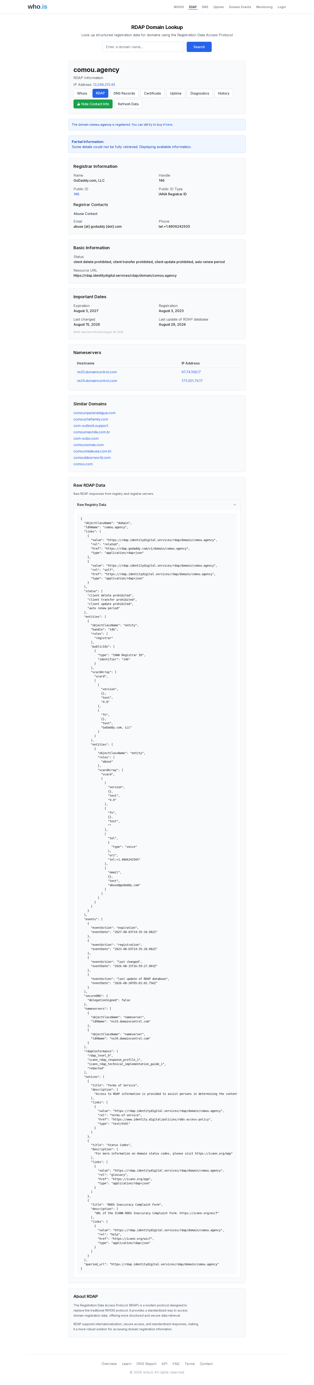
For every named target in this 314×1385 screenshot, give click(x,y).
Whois (82, 93)
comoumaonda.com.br (91, 432)
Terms (190, 1364)
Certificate (152, 93)
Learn (126, 1364)
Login (282, 7)
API (164, 1364)
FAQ (176, 1364)
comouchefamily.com (90, 419)
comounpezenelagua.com (94, 413)
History (223, 93)
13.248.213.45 (104, 84)
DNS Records (124, 93)
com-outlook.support (90, 425)
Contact (206, 1364)
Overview (109, 1364)
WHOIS (179, 7)
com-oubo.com (85, 438)
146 (76, 194)
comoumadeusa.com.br (92, 451)
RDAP (193, 7)
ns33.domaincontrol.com (97, 372)
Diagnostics (200, 93)
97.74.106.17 (191, 372)
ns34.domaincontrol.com (97, 381)
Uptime (218, 7)
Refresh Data (128, 104)
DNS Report (146, 1364)
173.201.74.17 (192, 381)
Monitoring (264, 7)
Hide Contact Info (95, 104)
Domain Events (240, 7)
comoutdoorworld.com (92, 457)
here (169, 124)
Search (199, 47)
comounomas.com (88, 445)
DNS (205, 7)
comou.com (83, 464)
